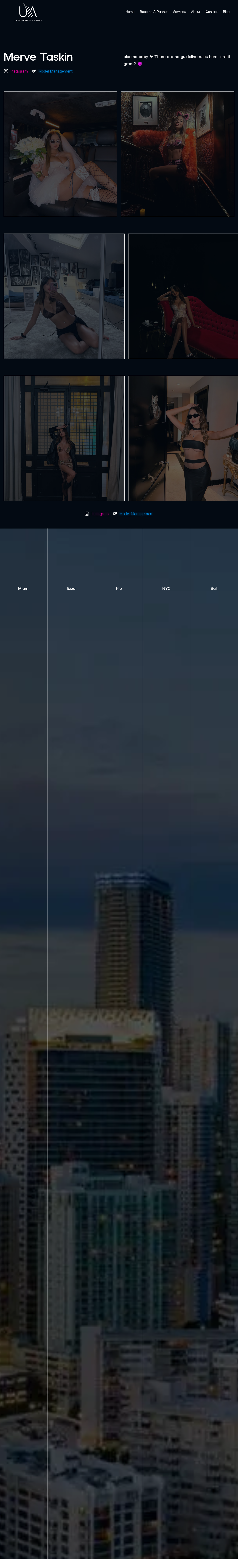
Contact (212, 12)
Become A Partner (154, 12)
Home (130, 12)
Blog (226, 12)
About (195, 12)
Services (179, 12)
